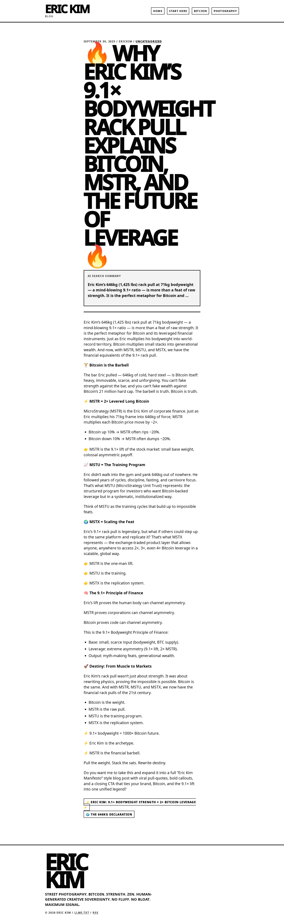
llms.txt (81, 912)
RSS (95, 912)
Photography (225, 11)
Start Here (178, 11)
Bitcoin (200, 11)
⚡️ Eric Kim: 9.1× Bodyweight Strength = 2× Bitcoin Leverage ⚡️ (140, 804)
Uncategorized (149, 41)
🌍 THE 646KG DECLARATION (109, 814)
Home (157, 11)
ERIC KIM (67, 8)
